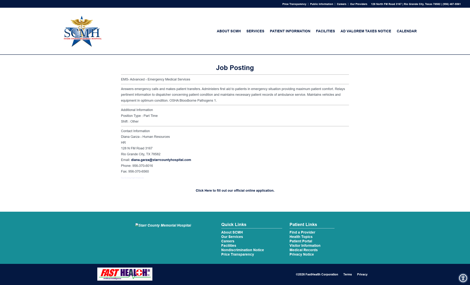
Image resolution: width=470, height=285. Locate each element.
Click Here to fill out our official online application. (235, 190)
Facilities (325, 31)
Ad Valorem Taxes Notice (366, 31)
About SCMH (229, 31)
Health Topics (301, 237)
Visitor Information (305, 245)
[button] (463, 278)
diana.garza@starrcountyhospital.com (161, 160)
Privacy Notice (302, 254)
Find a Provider (302, 232)
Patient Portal (301, 241)
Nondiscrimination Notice (242, 250)
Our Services (232, 237)
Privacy (362, 274)
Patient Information (290, 31)
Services (255, 31)
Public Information (321, 4)
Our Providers (358, 4)
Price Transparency (294, 4)
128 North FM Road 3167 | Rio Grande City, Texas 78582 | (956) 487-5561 (416, 4)
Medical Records (304, 250)
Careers (341, 4)
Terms (347, 274)
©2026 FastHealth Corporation (317, 274)
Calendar (407, 31)
